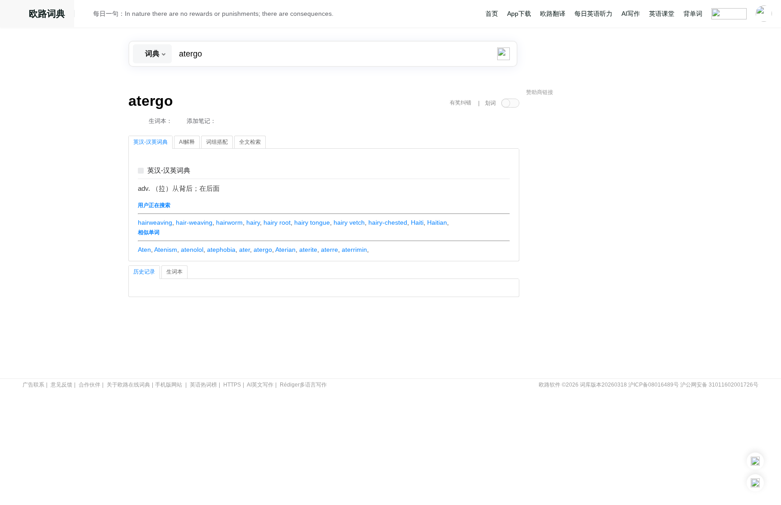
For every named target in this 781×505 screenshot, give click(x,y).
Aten (144, 249)
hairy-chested (387, 222)
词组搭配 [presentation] (217, 142)
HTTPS (232, 385)
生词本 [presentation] (174, 272)
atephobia (221, 249)
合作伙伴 (89, 385)
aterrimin (354, 249)
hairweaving (155, 222)
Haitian (437, 222)
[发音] (86, 14)
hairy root (277, 222)
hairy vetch (349, 222)
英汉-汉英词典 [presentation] (150, 142)
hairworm (229, 222)
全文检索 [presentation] (250, 142)
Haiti (417, 222)
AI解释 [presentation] (187, 142)
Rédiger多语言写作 (303, 385)
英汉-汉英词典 (168, 170)
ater (244, 249)
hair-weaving (194, 222)
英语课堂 (661, 13)
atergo (263, 249)
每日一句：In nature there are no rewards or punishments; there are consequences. (213, 13)
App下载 (519, 13)
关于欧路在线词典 (128, 385)
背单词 (692, 13)
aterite (308, 249)
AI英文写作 (260, 385)
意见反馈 (61, 385)
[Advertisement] (594, 237)
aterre (329, 249)
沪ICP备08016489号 (653, 385)
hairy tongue (312, 222)
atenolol (192, 249)
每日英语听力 (593, 13)
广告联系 (33, 385)
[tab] (150, 142)
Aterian (285, 249)
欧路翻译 (552, 13)
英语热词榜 (203, 385)
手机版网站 (168, 385)
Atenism (165, 249)
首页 (491, 13)
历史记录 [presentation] (144, 272)
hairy (253, 222)
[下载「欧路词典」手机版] (755, 461)
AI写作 (630, 13)
